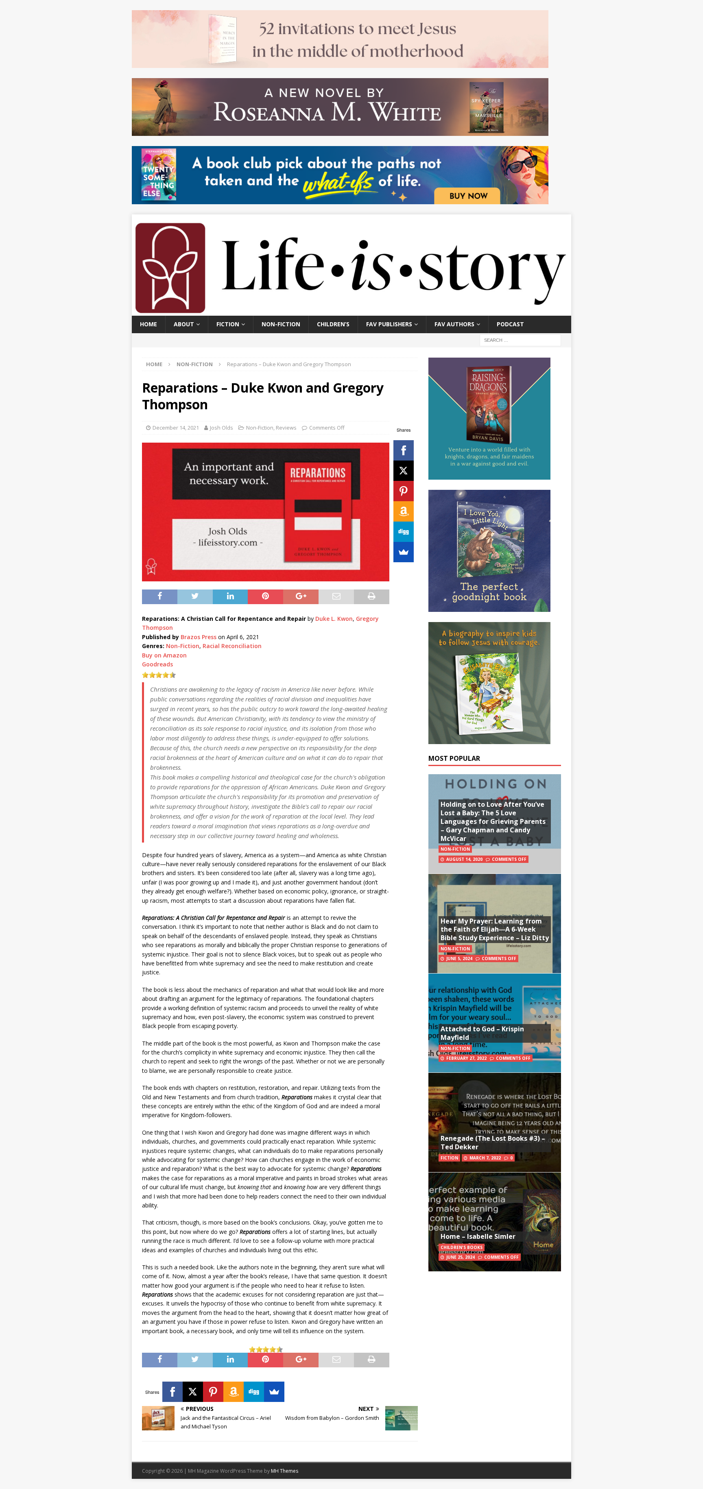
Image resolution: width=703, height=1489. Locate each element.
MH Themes (284, 1470)
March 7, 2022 (485, 1158)
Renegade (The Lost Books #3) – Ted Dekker (493, 1142)
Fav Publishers (389, 324)
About (184, 324)
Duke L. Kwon (334, 618)
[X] (403, 471)
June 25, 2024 (460, 1257)
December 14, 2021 (176, 427)
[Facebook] (403, 450)
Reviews (286, 427)
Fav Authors (454, 324)
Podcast (510, 324)
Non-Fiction (281, 324)
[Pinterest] (403, 491)
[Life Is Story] (351, 311)
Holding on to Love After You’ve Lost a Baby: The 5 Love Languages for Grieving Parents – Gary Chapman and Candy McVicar (493, 821)
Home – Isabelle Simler (478, 1236)
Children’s (333, 324)
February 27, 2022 (466, 1058)
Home (148, 324)
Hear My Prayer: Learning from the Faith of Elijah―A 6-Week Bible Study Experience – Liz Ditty (495, 930)
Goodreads (157, 664)
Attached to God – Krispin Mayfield (482, 1033)
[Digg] (403, 532)
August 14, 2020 (464, 859)
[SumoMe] (403, 552)
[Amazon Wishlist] (403, 511)
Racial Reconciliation (232, 646)
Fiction (227, 324)
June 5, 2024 (459, 958)
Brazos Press (198, 637)
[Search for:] (520, 339)
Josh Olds (221, 427)
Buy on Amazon (164, 655)
